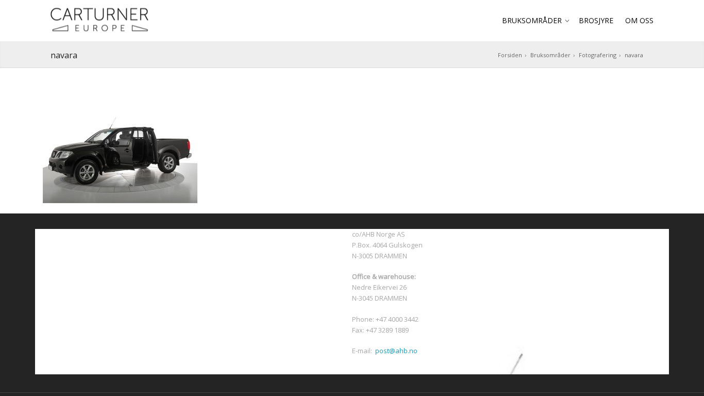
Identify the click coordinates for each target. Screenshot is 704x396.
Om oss (639, 20)
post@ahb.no (396, 350)
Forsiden (510, 55)
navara (634, 55)
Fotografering (597, 55)
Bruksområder (532, 20)
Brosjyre (596, 20)
